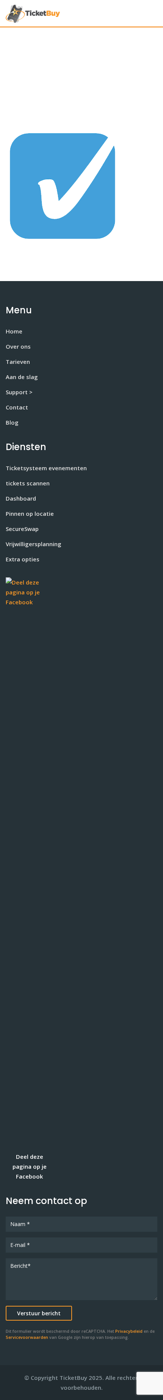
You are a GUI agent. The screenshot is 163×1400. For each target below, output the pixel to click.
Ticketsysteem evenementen (46, 468)
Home (14, 331)
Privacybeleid (129, 1331)
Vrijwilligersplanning (33, 544)
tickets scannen (28, 483)
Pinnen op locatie (30, 513)
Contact (17, 407)
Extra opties (22, 559)
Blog (12, 422)
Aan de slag (22, 377)
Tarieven (18, 361)
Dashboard (21, 498)
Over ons (18, 346)
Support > (19, 392)
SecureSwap (22, 529)
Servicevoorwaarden (27, 1337)
